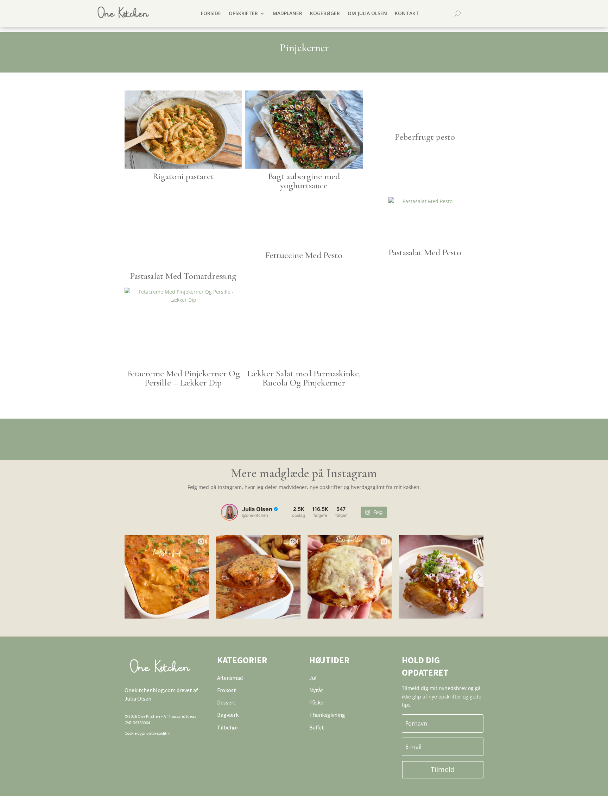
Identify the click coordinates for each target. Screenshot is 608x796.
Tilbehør (227, 727)
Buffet (316, 727)
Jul (313, 677)
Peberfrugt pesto (425, 136)
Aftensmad (230, 677)
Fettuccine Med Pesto (303, 255)
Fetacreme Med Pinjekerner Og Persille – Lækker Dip (183, 378)
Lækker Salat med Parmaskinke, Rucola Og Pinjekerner (304, 378)
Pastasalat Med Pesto (424, 252)
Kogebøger (325, 13)
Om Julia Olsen (367, 13)
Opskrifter (243, 13)
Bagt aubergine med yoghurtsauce (304, 181)
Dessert (226, 702)
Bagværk (228, 714)
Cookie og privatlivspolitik (147, 733)
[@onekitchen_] (229, 512)
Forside (211, 13)
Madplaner (287, 13)
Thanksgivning (327, 714)
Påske (316, 702)
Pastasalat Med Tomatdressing (183, 275)
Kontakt (407, 13)
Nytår (316, 690)
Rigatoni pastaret (183, 176)
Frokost (226, 690)
